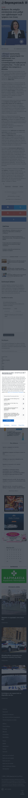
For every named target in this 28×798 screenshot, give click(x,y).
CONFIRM (8, 420)
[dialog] (14, 399)
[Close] (25, 373)
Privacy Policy (21, 425)
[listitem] (14, 396)
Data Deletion (6, 425)
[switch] (23, 399)
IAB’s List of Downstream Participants (15, 392)
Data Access (14, 425)
